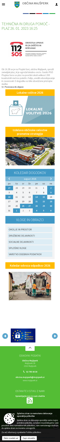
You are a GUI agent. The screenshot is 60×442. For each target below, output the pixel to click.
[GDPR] (23, 335)
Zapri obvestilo (29, 438)
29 (44, 206)
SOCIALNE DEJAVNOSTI (21, 241)
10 (9, 197)
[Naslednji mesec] (51, 178)
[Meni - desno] (56, 4)
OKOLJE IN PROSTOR (20, 229)
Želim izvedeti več (11, 438)
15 (44, 197)
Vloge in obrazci (30, 219)
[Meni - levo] (3, 4)
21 (36, 201)
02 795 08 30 (31, 371)
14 (36, 197)
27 (9, 188)
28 (36, 206)
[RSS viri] (30, 400)
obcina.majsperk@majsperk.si (30, 377)
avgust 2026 (30, 178)
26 (23, 206)
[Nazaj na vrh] (30, 348)
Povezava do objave (14, 86)
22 (44, 201)
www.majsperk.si (30, 380)
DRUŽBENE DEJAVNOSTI (22, 235)
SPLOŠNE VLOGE (17, 248)
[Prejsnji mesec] (9, 178)
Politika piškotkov (33, 432)
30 (51, 206)
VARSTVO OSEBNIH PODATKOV (25, 254)
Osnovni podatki (30, 355)
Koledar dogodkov (30, 172)
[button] (5, 336)
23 (51, 201)
